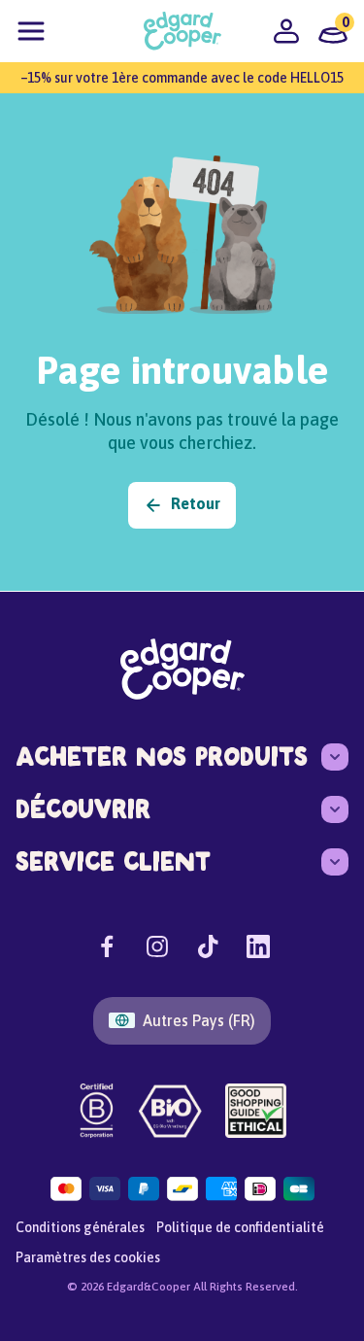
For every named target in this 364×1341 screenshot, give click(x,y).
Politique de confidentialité (240, 1227)
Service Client (113, 861)
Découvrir (83, 809)
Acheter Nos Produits (162, 756)
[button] (31, 31)
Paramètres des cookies (88, 1257)
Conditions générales (80, 1227)
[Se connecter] (286, 31)
